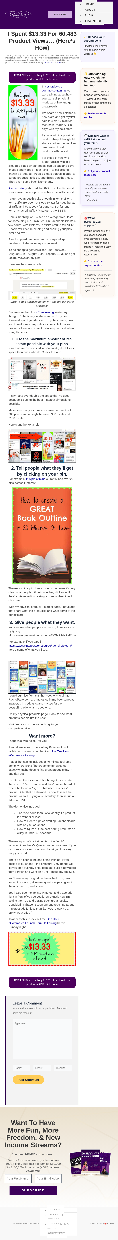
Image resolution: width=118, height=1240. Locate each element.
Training (93, 21)
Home (89, 4)
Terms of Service (55, 1217)
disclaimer (47, 62)
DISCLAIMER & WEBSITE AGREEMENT (58, 1228)
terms (58, 62)
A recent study (17, 188)
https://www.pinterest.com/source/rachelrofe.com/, (40, 645)
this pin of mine (35, 479)
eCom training (45, 312)
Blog (89, 15)
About (90, 10)
